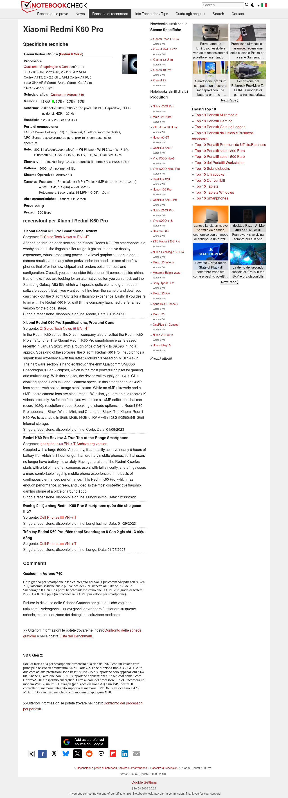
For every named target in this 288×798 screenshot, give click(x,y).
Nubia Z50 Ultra (163, 335)
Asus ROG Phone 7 (165, 304)
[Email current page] (136, 754)
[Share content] (32, 754)
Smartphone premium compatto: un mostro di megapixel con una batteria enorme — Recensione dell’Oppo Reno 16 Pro (210, 88)
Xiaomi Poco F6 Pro (166, 39)
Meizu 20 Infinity (163, 262)
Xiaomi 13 (159, 80)
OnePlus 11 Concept (166, 324)
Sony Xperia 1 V (163, 283)
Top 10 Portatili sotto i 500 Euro (220, 156)
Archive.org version (91, 443)
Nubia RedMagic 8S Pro (168, 252)
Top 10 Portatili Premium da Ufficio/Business (230, 144)
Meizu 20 (158, 314)
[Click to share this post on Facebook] (42, 754)
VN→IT (70, 517)
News (80, 13)
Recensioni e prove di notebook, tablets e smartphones (112, 768)
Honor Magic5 (162, 345)
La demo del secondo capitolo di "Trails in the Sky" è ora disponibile (248, 271)
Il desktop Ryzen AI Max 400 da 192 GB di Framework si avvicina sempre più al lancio (248, 232)
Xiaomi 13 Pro (162, 70)
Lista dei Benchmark (75, 636)
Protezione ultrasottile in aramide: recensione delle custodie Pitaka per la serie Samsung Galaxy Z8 (248, 50)
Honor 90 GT (161, 137)
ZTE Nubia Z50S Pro (166, 241)
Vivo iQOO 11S (163, 220)
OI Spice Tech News (56, 236)
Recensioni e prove (52, 13)
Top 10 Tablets (206, 186)
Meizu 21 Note (162, 116)
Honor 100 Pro (162, 189)
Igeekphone (49, 443)
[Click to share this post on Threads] (54, 754)
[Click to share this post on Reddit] (89, 753)
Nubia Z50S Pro (163, 210)
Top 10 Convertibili (210, 180)
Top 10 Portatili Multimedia (216, 114)
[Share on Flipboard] (112, 753)
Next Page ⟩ (229, 100)
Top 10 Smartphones (211, 198)
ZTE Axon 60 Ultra (165, 127)
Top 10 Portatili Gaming (213, 120)
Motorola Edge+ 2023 (166, 272)
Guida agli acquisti (190, 13)
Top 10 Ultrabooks (209, 174)
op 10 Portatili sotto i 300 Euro (221, 150)
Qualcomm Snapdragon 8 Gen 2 (47, 66)
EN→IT (83, 236)
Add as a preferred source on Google (89, 742)
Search (218, 13)
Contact (238, 13)
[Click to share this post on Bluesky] (65, 754)
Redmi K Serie (71, 54)
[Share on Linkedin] (124, 753)
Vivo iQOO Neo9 (163, 158)
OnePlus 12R (161, 179)
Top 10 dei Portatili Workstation (220, 162)
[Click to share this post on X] (77, 753)
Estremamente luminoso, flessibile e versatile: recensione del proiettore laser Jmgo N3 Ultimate (210, 50)
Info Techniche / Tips (151, 13)
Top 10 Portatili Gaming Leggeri (220, 126)
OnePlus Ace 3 (162, 148)
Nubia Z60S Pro (163, 106)
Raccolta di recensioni (110, 13)
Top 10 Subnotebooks (212, 168)
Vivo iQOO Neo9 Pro (166, 168)
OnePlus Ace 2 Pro (165, 199)
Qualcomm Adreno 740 (67, 94)
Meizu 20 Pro (161, 293)
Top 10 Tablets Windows (214, 192)
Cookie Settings (144, 782)
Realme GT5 (161, 231)
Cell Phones (49, 517)
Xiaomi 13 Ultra (163, 59)
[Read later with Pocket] (101, 753)
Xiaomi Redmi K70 (165, 49)
